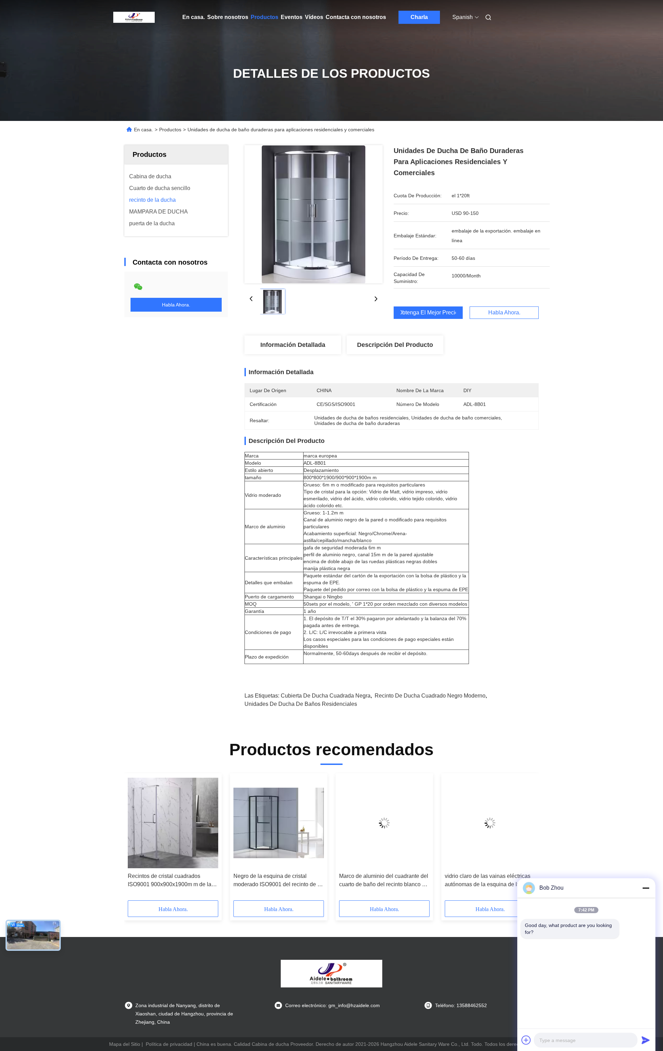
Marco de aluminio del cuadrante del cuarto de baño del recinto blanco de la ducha (383, 881)
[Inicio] (134, 17)
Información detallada (292, 344)
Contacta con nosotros (356, 17)
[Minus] (646, 888)
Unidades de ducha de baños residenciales (300, 704)
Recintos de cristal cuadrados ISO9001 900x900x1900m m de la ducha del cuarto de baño (169, 881)
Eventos (291, 17)
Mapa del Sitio (124, 1044)
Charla (419, 17)
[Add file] (526, 1040)
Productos (264, 17)
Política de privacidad (169, 1044)
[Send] (645, 1040)
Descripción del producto (395, 344)
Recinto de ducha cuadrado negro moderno (430, 696)
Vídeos (314, 17)
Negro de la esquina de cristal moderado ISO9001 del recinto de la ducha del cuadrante (277, 881)
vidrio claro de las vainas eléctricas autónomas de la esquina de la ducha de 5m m (487, 881)
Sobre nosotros (227, 17)
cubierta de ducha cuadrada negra (326, 696)
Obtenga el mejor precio (428, 312)
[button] (136, 839)
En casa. (193, 17)
